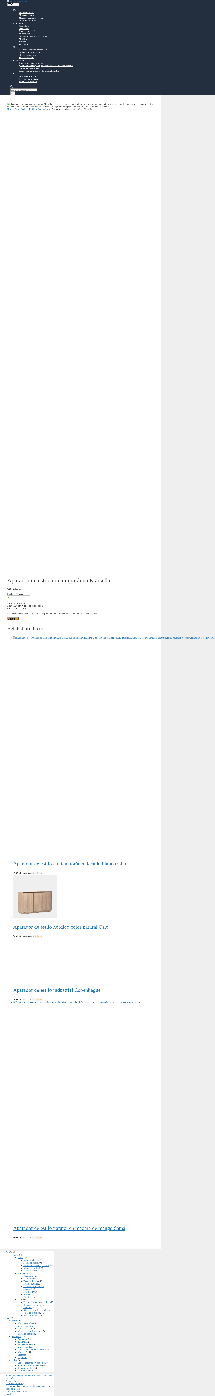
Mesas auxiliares (26, 12)
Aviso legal (11, 1381)
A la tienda (12, 619)
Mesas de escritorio (28, 20)
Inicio (23, 109)
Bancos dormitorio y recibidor (33, 50)
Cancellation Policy (15, 1383)
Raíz (17, 109)
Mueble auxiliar (26, 34)
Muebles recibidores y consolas (33, 36)
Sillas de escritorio (27, 55)
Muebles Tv (24, 39)
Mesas (16, 10)
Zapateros (23, 44)
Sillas (15, 47)
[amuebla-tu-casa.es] (17, 1)
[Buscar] (12, 93)
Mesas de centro (26, 15)
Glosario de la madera (29, 68)
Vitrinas (22, 41)
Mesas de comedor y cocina (31, 18)
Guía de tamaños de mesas (31, 63)
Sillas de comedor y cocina (31, 52)
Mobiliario (18, 23)
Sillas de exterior (26, 57)
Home (10, 109)
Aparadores (24, 26)
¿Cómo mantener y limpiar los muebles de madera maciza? (46, 65)
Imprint (9, 1394)
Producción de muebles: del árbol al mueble (39, 71)
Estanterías (24, 28)
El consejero (18, 60)
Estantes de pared (27, 31)
